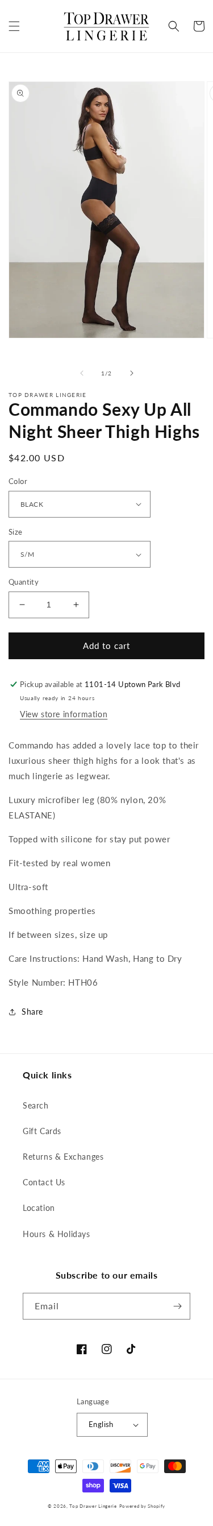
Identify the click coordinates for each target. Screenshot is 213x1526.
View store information (63, 714)
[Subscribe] (177, 1306)
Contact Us (44, 1182)
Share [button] (32, 1011)
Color (18, 481)
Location (39, 1208)
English (101, 1424)
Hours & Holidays (56, 1234)
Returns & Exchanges (63, 1156)
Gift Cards (42, 1131)
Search (36, 1105)
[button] (14, 26)
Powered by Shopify (142, 1506)
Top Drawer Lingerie (92, 1506)
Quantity (24, 581)
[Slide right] (131, 373)
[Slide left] (81, 373)
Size (16, 531)
